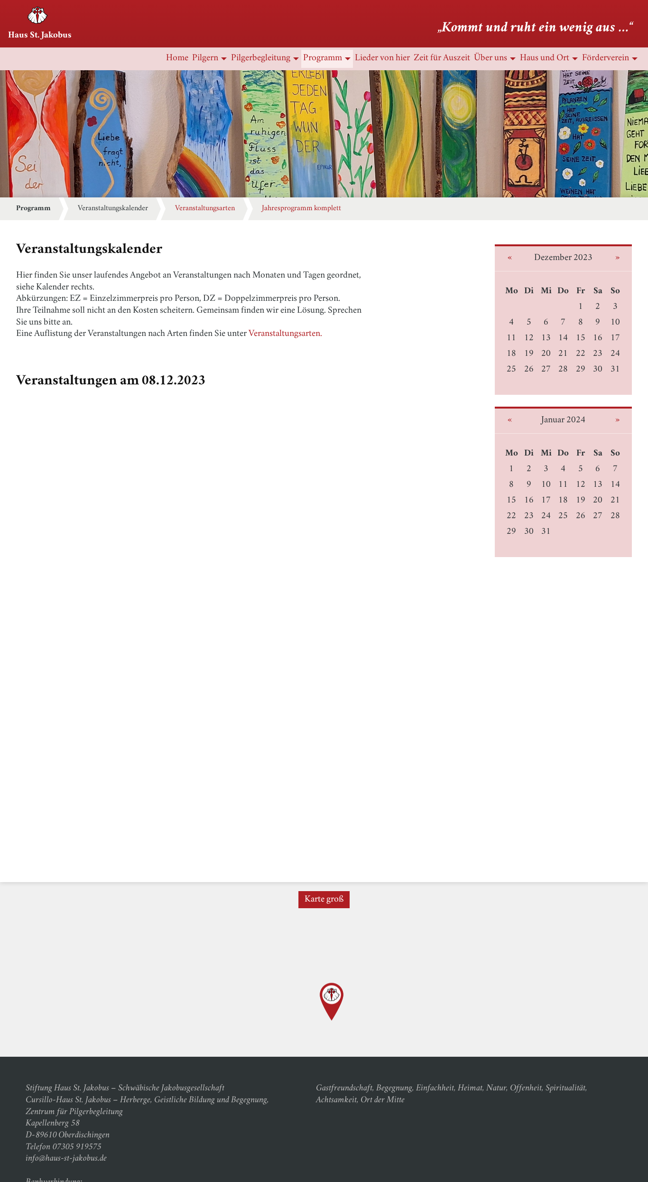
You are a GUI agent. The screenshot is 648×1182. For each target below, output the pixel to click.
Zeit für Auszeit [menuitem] (442, 59)
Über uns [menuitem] (490, 59)
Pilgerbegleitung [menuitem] (260, 59)
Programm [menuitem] (322, 59)
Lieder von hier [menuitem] (382, 59)
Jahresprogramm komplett (301, 208)
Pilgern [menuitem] (205, 59)
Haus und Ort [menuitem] (544, 59)
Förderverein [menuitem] (605, 59)
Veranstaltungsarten (205, 208)
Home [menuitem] (177, 59)
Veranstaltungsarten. (285, 334)
